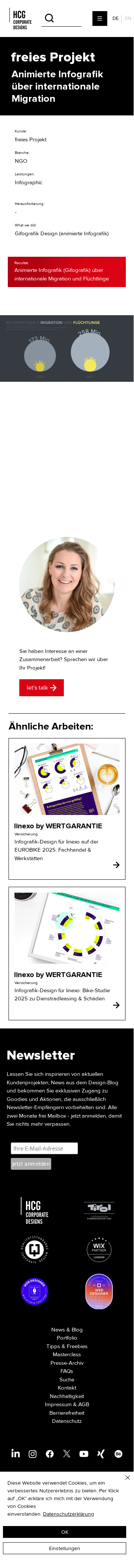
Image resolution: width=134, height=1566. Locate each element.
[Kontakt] (116, 865)
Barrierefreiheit (66, 1413)
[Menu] (100, 18)
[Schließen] (123, 1482)
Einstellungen (64, 1548)
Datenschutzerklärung (68, 1514)
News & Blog (67, 1329)
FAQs (67, 1371)
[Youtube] (84, 1454)
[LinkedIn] (15, 1454)
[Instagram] (32, 1454)
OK (64, 1532)
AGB (83, 1404)
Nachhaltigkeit (67, 1396)
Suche (66, 1379)
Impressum (58, 1404)
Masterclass (67, 1354)
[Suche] (61, 18)
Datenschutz (67, 1421)
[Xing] (101, 1454)
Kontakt (67, 1387)
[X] (67, 1454)
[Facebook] (50, 1454)
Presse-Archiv (67, 1363)
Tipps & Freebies (67, 1346)
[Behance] (118, 1454)
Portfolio (67, 1337)
